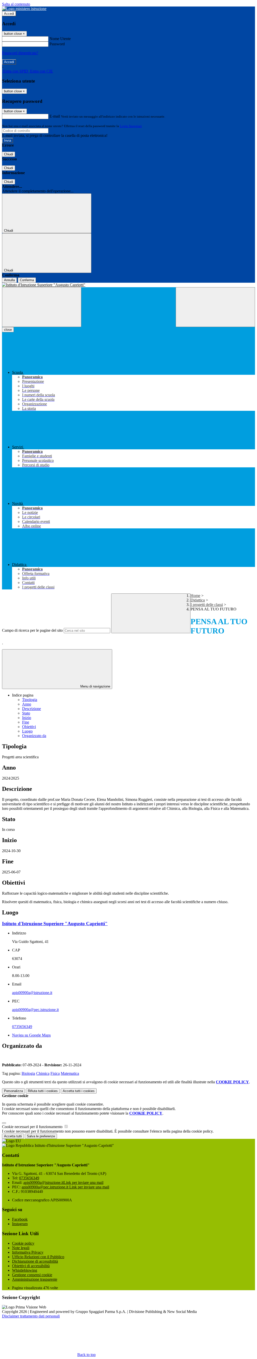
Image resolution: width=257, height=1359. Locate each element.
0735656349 (22, 1027)
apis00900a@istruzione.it (32, 992)
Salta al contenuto (16, 4)
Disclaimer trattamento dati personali (31, 1316)
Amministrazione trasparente (34, 1279)
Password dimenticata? (20, 53)
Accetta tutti (79, 1091)
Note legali (20, 1248)
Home (195, 595)
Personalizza (13, 1091)
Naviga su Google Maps (31, 1035)
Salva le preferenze (41, 1136)
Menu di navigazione (94, 686)
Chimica (42, 1073)
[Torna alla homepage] (128, 285)
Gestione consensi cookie (32, 1275)
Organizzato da (34, 736)
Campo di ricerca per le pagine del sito (32, 630)
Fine (25, 722)
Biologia (28, 1073)
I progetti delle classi (206, 604)
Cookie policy (23, 1243)
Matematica (70, 1073)
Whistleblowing (24, 1270)
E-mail (54, 116)
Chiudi (8, 154)
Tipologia (29, 700)
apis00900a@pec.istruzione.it (35, 1009)
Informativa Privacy (27, 1252)
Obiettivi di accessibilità (31, 1266)
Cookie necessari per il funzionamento (32, 1127)
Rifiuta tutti (43, 1091)
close (8, 329)
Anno (26, 704)
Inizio (26, 718)
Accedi (9, 14)
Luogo (27, 731)
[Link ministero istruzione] (24, 9)
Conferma (27, 280)
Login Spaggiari (131, 126)
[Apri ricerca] (215, 307)
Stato (26, 713)
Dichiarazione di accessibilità (35, 1261)
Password (57, 44)
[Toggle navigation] (41, 307)
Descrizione (31, 709)
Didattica (197, 600)
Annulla (9, 280)
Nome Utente (60, 39)
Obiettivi (29, 727)
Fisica (55, 1073)
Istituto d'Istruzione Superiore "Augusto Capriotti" (55, 923)
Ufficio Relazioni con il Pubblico (38, 1257)
